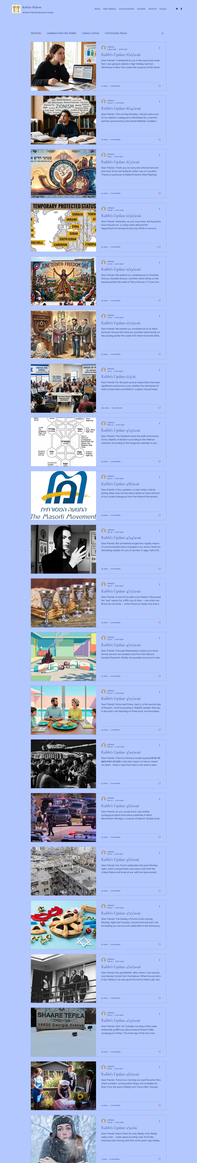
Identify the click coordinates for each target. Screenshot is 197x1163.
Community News (116, 33)
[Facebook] (181, 8)
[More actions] (160, 48)
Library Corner (90, 33)
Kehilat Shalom (31, 7)
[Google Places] (177, 8)
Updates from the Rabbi (61, 33)
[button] (162, 33)
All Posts (36, 33)
